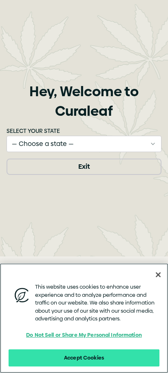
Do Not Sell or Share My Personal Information (84, 334)
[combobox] (84, 144)
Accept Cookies (84, 357)
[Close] (158, 275)
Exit (84, 166)
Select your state (33, 131)
